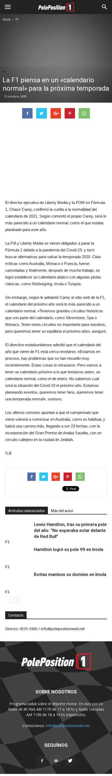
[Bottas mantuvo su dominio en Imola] (18, 580)
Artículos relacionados (26, 511)
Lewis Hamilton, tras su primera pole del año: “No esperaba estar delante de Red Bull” (70, 530)
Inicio (7, 19)
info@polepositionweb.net (68, 725)
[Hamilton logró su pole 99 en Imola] (18, 555)
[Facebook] (42, 761)
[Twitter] (70, 761)
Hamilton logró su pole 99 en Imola (68, 549)
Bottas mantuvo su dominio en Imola (70, 574)
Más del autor (62, 511)
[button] (104, 7)
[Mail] (56, 761)
